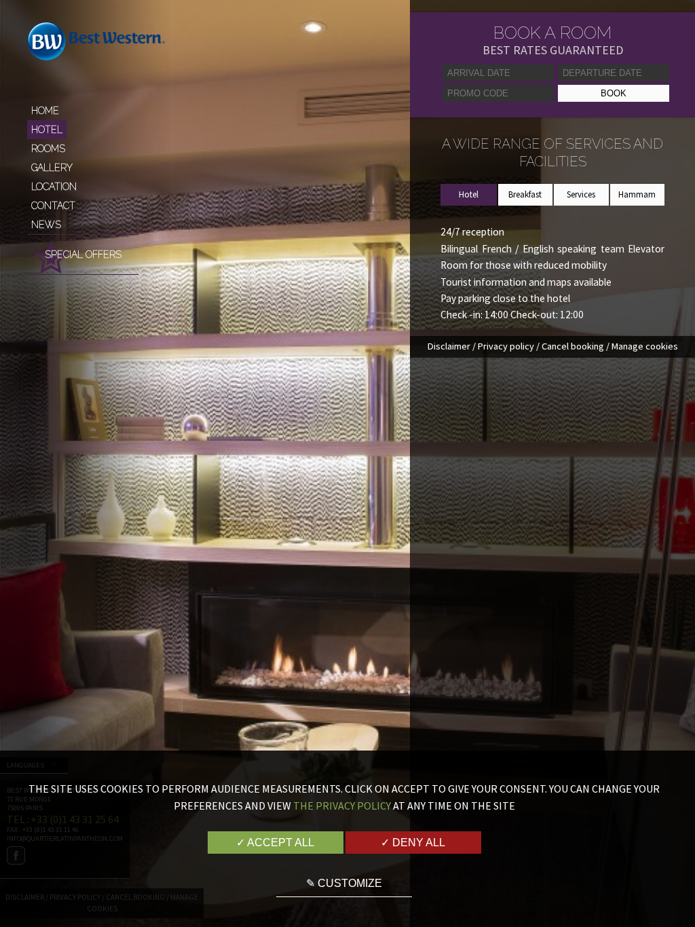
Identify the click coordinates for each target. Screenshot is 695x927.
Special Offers (83, 254)
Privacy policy (506, 346)
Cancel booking (573, 346)
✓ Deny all (413, 842)
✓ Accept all (275, 842)
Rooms (48, 148)
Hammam (637, 194)
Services (581, 194)
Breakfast (525, 194)
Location (54, 186)
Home (45, 110)
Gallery (52, 167)
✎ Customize (344, 883)
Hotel (46, 129)
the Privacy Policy (342, 805)
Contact (53, 205)
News (46, 224)
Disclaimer (449, 346)
